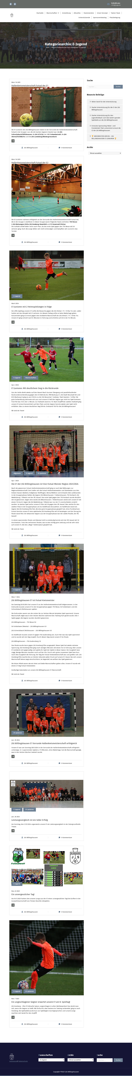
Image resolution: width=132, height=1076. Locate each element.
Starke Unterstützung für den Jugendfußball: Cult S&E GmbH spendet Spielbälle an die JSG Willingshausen (106, 117)
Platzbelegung (115, 17)
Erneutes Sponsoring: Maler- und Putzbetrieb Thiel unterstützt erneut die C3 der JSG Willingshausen (106, 128)
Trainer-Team (115, 13)
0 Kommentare (66, 148)
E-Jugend (17, 296)
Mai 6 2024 (15, 303)
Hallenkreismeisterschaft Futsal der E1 (29, 85)
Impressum (13, 1061)
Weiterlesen (15, 141)
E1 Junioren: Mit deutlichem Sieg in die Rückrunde (34, 388)
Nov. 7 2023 (15, 999)
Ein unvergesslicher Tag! (22, 894)
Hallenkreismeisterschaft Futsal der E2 (29, 162)
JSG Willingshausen (31, 148)
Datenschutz (23, 1061)
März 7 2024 (15, 597)
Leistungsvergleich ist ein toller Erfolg (29, 820)
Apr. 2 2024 (15, 385)
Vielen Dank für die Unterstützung (104, 102)
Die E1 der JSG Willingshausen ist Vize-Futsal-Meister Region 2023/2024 (44, 484)
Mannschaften (52, 13)
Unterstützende (84, 17)
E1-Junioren (42, 473)
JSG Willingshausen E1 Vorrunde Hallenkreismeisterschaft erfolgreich (44, 743)
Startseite (40, 13)
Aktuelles (77, 13)
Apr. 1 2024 (15, 481)
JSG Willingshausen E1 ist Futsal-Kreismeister (32, 600)
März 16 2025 (15, 82)
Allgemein (17, 473)
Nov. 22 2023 (15, 891)
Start (48, 47)
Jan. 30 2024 (15, 740)
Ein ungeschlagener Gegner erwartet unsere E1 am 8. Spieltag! (40, 1002)
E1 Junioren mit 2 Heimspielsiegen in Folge (31, 307)
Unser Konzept (102, 13)
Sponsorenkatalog (100, 17)
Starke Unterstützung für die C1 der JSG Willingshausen (106, 108)
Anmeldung (66, 13)
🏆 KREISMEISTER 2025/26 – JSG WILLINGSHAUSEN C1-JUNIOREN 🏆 (104, 137)
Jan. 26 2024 (15, 817)
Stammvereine (89, 13)
